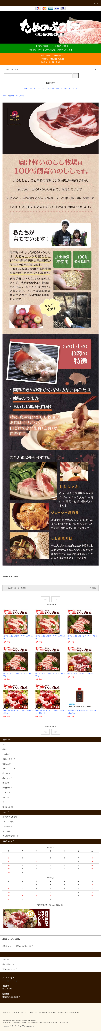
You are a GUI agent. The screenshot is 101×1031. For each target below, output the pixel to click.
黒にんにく (42, 88)
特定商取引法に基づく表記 (47, 1012)
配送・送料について (22, 1012)
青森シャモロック (30, 88)
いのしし (59, 88)
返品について (34, 1012)
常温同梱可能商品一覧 (10, 836)
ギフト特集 (6, 831)
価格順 (16, 588)
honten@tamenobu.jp (10, 981)
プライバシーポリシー (63, 1012)
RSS (72, 1012)
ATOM (77, 1012)
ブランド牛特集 (8, 822)
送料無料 (51, 88)
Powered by (6, 1026)
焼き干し (67, 88)
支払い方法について (9, 1012)
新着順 (23, 588)
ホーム (4, 96)
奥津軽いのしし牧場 (16, 96)
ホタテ (74, 88)
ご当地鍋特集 (7, 826)
